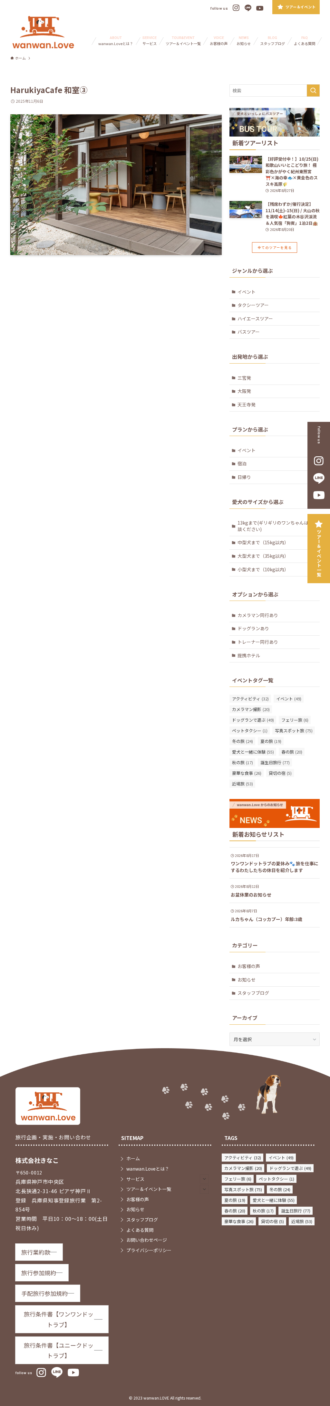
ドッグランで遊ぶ (253, 720)
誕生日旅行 (275, 762)
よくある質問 (139, 1230)
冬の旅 (242, 741)
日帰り (244, 477)
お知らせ (247, 979)
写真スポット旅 (294, 730)
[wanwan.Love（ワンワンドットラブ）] (43, 32)
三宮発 (244, 378)
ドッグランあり (253, 628)
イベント (247, 292)
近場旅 (242, 784)
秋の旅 (242, 762)
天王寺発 (247, 404)
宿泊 (242, 463)
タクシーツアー (253, 305)
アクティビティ (250, 699)
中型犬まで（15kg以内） (263, 542)
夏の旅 (270, 741)
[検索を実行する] (313, 90)
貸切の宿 (280, 773)
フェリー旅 (294, 720)
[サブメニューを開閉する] (204, 1178)
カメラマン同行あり (258, 615)
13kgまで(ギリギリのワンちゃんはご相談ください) (277, 525)
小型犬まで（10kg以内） (263, 569)
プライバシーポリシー (148, 1250)
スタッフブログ (253, 993)
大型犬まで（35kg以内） (263, 556)
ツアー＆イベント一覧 (319, 553)
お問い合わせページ (146, 1240)
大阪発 (244, 391)
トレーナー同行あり (258, 642)
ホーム (133, 1158)
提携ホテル (249, 655)
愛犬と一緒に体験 (253, 752)
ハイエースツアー (255, 318)
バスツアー (249, 331)
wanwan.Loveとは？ (147, 1168)
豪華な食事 (246, 773)
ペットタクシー (249, 730)
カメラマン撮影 (251, 709)
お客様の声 (249, 966)
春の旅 (291, 752)
